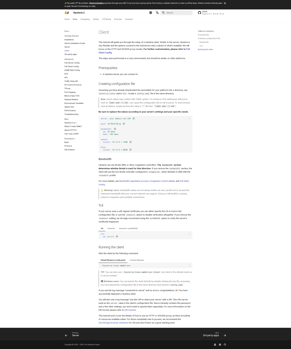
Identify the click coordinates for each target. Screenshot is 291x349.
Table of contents (206, 31)
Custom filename (137, 260)
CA (102, 228)
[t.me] (220, 344)
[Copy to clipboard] (189, 118)
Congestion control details (162, 181)
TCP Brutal (106, 19)
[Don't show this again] (225, 3)
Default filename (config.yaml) (113, 260)
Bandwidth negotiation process (134, 181)
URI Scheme (130, 310)
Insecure (111, 228)
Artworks (118, 19)
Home (67, 19)
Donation (129, 19)
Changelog (85, 19)
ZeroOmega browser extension (113, 322)
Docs (75, 19)
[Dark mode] (150, 12)
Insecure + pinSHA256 (128, 228)
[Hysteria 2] (66, 12)
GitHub (96, 19)
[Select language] (157, 12)
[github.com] (215, 344)
